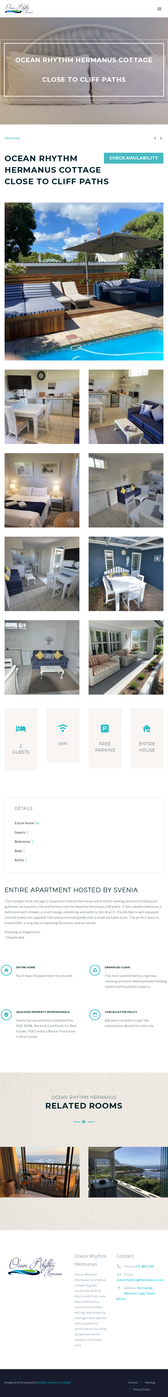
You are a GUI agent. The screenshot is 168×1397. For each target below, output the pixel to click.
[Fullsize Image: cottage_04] (42, 657)
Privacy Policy (141, 1389)
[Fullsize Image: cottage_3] (42, 407)
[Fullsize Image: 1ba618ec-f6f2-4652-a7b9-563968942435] (84, 281)
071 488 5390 (144, 1266)
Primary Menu (159, 9)
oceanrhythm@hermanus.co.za (140, 1280)
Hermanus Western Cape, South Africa (136, 1293)
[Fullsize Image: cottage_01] (126, 490)
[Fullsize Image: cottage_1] (42, 490)
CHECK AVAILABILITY (133, 158)
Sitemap (150, 1382)
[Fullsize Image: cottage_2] (126, 407)
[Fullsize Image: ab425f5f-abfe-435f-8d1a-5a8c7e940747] (126, 657)
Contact (133, 1382)
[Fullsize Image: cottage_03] (126, 574)
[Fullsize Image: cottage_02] (42, 574)
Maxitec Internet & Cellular (54, 1382)
